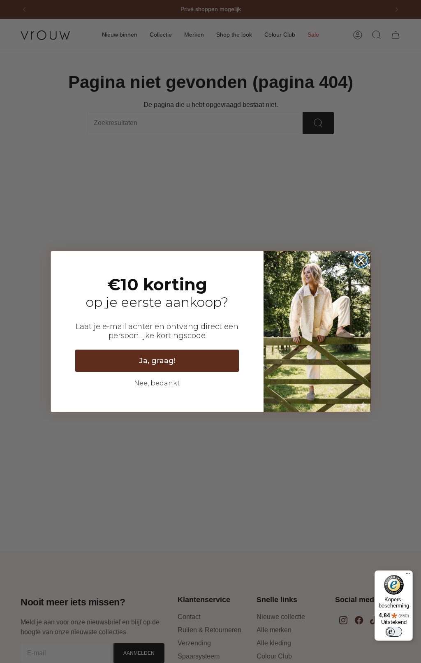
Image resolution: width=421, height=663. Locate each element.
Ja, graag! (157, 360)
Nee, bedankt (157, 383)
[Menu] (408, 575)
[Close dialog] (361, 260)
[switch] (394, 632)
